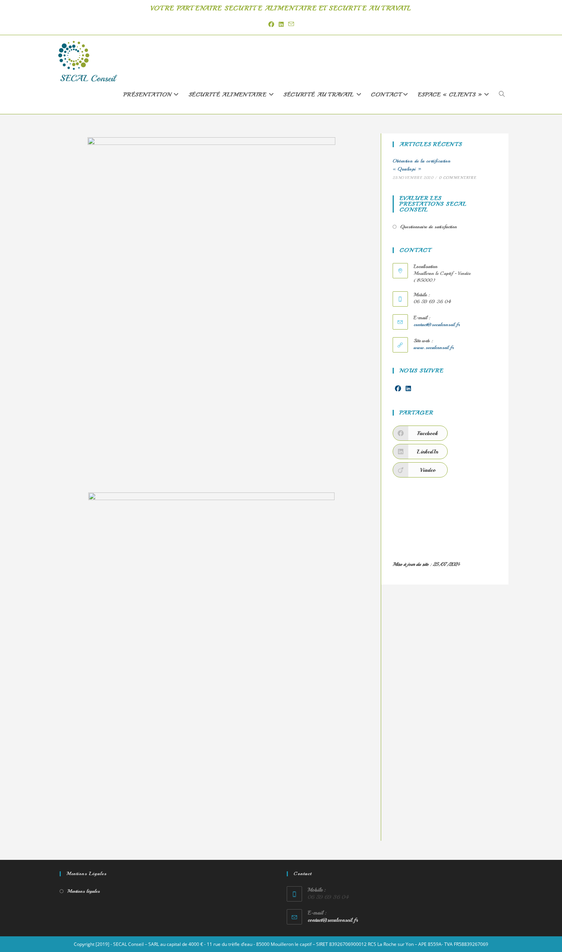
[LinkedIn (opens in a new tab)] (281, 24)
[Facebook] (398, 389)
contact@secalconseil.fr (437, 325)
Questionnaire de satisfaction (428, 227)
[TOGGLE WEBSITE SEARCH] (501, 94)
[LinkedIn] (408, 389)
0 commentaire (457, 177)
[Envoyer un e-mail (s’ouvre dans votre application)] (291, 24)
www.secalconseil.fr (433, 347)
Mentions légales (83, 891)
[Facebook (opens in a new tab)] (271, 24)
